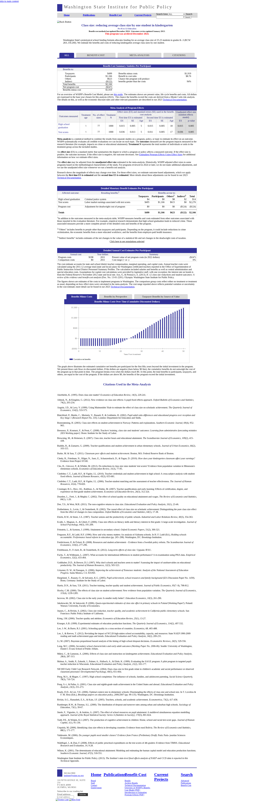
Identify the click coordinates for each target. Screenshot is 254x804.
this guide (118, 94)
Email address (63, 794)
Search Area (162, 14)
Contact (94, 785)
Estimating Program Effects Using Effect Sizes (160, 154)
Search (189, 14)
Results (128, 781)
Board (93, 781)
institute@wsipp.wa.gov (74, 775)
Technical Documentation (175, 99)
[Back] (62, 25)
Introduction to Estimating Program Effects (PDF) (136, 793)
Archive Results (131, 783)
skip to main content (9, 1)
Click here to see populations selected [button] (127, 241)
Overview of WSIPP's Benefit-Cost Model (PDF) (137, 789)
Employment (96, 788)
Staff (93, 783)
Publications (186, 783)
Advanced (185, 781)
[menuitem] (66, 15)
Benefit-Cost (186, 785)
